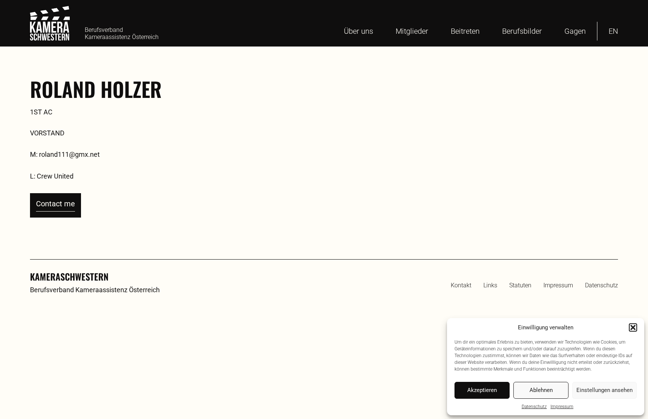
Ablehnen (541, 390)
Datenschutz (534, 406)
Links (490, 285)
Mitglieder (412, 31)
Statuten (520, 285)
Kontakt (461, 285)
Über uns (358, 31)
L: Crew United (52, 176)
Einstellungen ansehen (604, 390)
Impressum (561, 406)
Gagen (575, 31)
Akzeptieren (482, 390)
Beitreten (465, 31)
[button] (633, 327)
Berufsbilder (522, 31)
